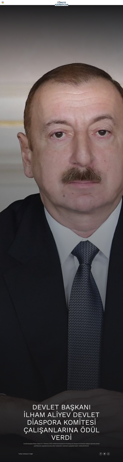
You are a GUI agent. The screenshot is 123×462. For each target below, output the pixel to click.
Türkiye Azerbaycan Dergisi (25, 453)
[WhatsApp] (108, 453)
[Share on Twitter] (104, 453)
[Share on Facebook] (100, 453)
